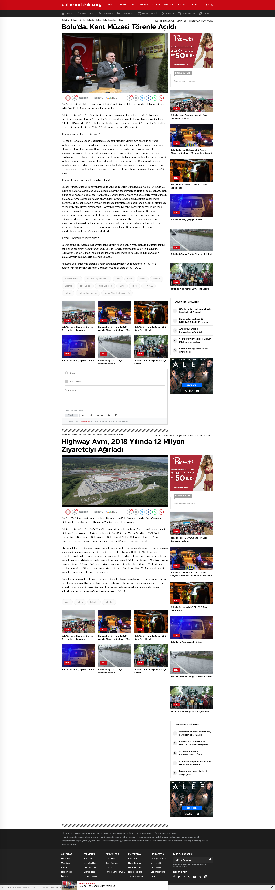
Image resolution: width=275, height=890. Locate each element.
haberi (143, 279)
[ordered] (98, 415)
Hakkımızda (66, 872)
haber (129, 279)
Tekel (134, 286)
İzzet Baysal (85, 286)
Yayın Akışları (128, 13)
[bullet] (102, 415)
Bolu (121, 20)
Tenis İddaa (156, 868)
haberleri (68, 286)
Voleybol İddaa (90, 877)
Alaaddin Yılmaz (72, 279)
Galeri (181, 5)
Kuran (122, 286)
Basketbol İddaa (91, 863)
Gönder (71, 415)
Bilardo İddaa (89, 872)
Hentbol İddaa (90, 868)
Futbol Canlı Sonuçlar (115, 872)
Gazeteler (194, 5)
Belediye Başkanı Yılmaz (97, 279)
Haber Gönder (134, 868)
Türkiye (68, 293)
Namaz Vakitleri (149, 13)
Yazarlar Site (156, 863)
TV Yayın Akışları (136, 877)
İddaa (206, 13)
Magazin (156, 5)
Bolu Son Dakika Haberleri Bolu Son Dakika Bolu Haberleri (89, 20)
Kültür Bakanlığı (105, 286)
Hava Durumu (88, 13)
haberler (156, 279)
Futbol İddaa (89, 859)
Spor (132, 5)
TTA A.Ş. (148, 286)
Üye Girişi (65, 859)
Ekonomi (143, 5)
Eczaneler (169, 13)
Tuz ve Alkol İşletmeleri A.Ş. (117, 293)
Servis (110, 5)
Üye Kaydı (65, 863)
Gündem (122, 5)
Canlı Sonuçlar (188, 13)
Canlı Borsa (108, 13)
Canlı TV (70, 13)
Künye (64, 868)
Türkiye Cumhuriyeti (88, 293)
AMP (153, 877)
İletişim (64, 877)
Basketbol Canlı (158, 872)
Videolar (169, 5)
